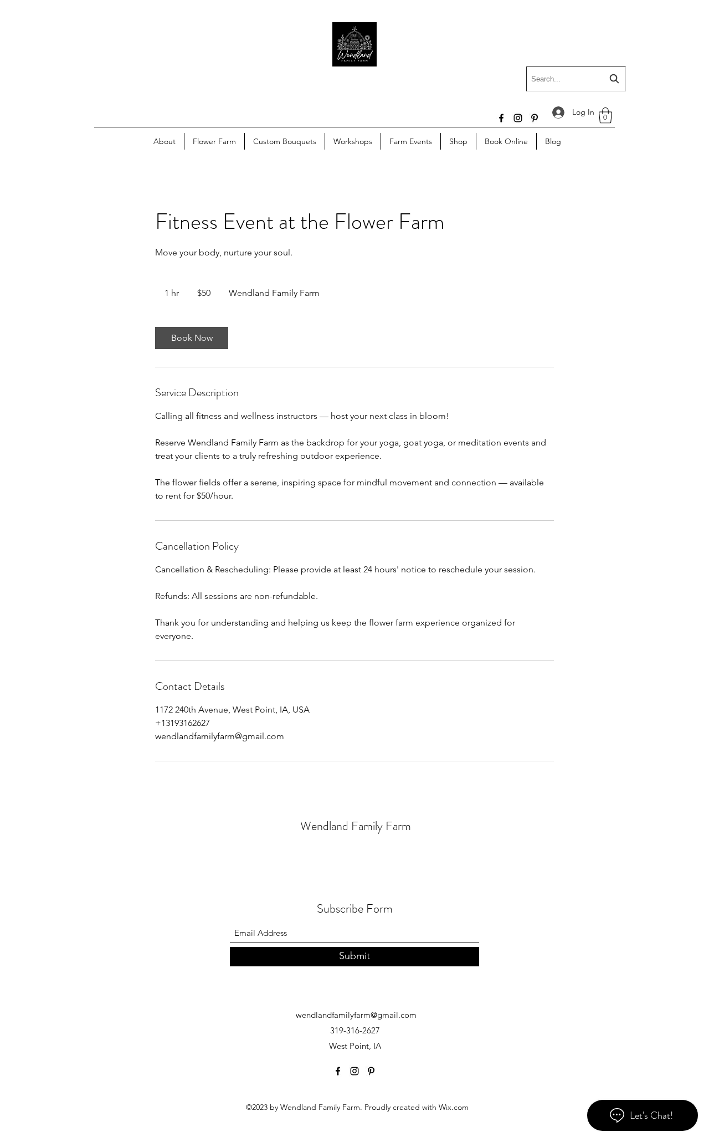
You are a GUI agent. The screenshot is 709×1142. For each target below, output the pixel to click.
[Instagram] (517, 118)
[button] (605, 115)
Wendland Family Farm (355, 825)
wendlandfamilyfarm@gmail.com (356, 1015)
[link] (191, 338)
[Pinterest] (534, 118)
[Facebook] (501, 118)
